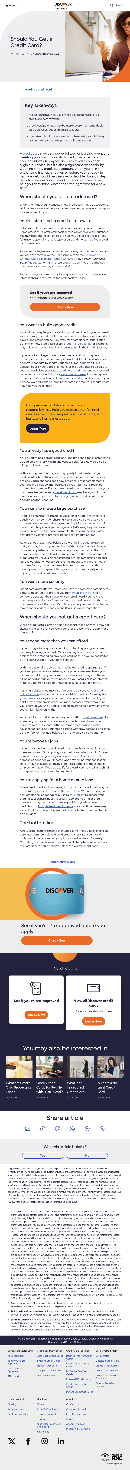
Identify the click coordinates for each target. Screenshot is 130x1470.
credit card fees (93, 717)
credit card (31, 154)
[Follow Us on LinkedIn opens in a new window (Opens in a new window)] (61, 1441)
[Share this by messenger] (87, 1129)
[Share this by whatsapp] (72, 1129)
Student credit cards (77, 343)
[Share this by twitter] (57, 1129)
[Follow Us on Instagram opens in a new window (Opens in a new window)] (44, 1441)
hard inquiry (76, 795)
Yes (42, 1156)
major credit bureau (73, 374)
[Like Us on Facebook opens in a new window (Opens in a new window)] (28, 1441)
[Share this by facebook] (42, 1129)
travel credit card (65, 492)
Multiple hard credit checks (55, 806)
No (87, 1156)
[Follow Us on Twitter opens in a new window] (12, 1441)
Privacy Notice (73, 1342)
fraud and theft (81, 593)
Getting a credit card (38, 89)
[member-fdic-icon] (116, 1457)
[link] (69, 266)
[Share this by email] (27, 1129)
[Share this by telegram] (102, 1129)
